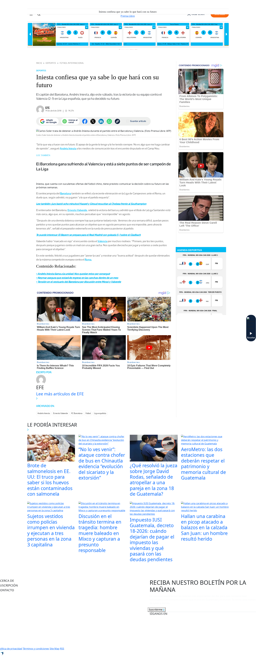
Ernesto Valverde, (78, 210)
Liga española (100, 413)
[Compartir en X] (93, 121)
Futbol (88, 413)
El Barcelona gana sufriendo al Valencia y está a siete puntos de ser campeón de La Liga (103, 166)
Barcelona (65, 193)
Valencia (102, 241)
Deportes (51, 63)
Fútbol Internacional (72, 63)
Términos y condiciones (36, 648)
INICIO (39, 63)
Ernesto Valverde (60, 413)
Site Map (54, 648)
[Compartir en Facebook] (85, 121)
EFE (47, 107)
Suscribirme (156, 609)
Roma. (88, 259)
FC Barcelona (76, 413)
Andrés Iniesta (68, 148)
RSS (62, 648)
